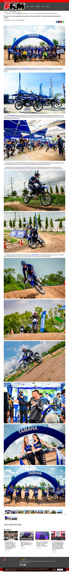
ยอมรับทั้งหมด (60, 569)
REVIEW (43, 6)
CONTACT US (32, 6)
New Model (47, 6)
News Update (38, 6)
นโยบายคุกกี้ (13, 570)
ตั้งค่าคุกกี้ (54, 569)
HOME (27, 6)
